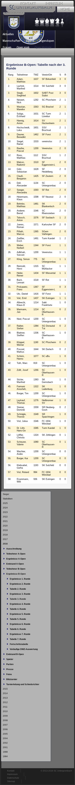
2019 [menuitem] (5, 530)
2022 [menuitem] (5, 517)
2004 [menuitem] (5, 738)
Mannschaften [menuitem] (11, 40)
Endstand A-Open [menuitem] (15, 564)
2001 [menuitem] (5, 747)
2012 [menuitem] (5, 702)
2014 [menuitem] (5, 693)
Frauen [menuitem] (7, 47)
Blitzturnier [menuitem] (11, 679)
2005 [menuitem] (5, 734)
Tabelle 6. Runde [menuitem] (18, 629)
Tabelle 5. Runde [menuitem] (18, 619)
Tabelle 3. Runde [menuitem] (18, 599)
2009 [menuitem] (5, 716)
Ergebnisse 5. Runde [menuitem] (20, 614)
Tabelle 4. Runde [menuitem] (18, 609)
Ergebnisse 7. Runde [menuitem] (20, 634)
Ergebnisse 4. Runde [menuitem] (20, 604)
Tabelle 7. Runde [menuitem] (18, 639)
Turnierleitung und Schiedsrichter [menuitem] (22, 684)
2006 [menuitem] (5, 729)
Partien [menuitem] (9, 664)
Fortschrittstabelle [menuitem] (19, 644)
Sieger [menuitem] (6, 494)
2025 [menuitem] (5, 503)
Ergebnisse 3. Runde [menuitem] (20, 594)
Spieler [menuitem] (9, 659)
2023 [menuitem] (5, 512)
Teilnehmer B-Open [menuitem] (15, 569)
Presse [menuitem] (9, 669)
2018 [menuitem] (5, 535)
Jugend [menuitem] (30, 40)
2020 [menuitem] (5, 526)
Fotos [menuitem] (9, 674)
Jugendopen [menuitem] (46, 40)
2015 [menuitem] (5, 689)
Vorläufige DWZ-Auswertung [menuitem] (24, 649)
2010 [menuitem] (5, 711)
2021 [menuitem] (5, 521)
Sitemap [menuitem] (11, 781)
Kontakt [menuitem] (10, 771)
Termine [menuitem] (24, 34)
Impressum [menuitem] (12, 774)
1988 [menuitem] (5, 752)
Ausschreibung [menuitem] (13, 549)
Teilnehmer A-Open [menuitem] (15, 554)
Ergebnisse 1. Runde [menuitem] (20, 579)
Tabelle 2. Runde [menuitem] (18, 589)
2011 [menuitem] (5, 707)
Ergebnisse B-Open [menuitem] (16, 574)
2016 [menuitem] (5, 544)
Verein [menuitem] (38, 34)
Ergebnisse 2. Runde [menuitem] (20, 584)
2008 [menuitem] (5, 720)
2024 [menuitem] (5, 508)
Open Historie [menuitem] (43, 47)
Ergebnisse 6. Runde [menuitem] (20, 624)
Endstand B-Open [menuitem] (15, 654)
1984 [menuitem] (5, 756)
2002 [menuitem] (5, 743)
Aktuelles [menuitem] (8, 34)
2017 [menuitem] (5, 539)
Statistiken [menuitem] (8, 499)
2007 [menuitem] (5, 725)
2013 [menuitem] (5, 698)
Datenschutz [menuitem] (13, 778)
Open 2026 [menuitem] (23, 47)
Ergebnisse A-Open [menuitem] (16, 559)
